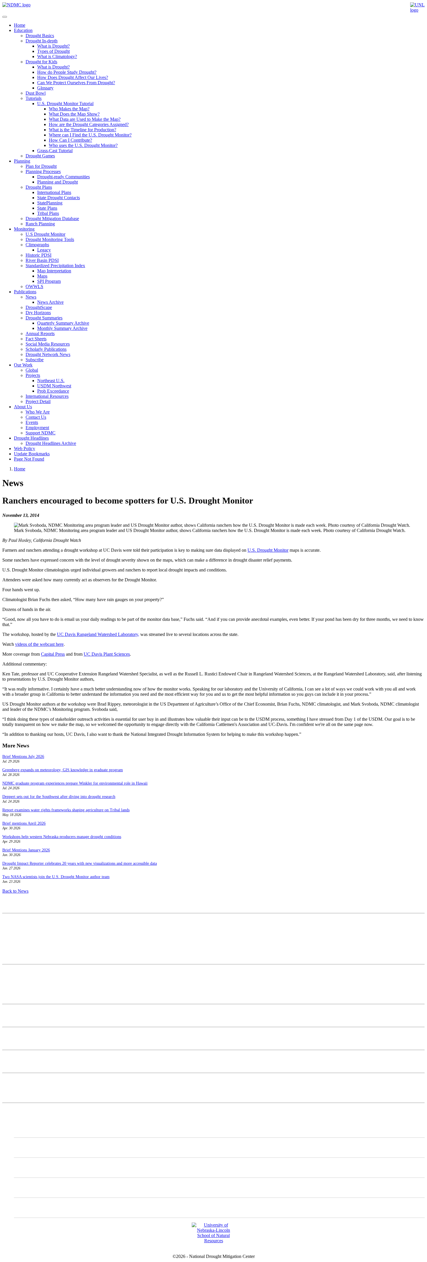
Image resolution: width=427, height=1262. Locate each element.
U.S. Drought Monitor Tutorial (65, 103)
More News (13, 1080)
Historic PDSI (38, 255)
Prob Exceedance (53, 391)
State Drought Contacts (58, 197)
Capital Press (53, 654)
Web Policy (24, 448)
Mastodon (35, 1147)
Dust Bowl (36, 93)
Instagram (35, 1167)
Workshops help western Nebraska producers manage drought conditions (61, 837)
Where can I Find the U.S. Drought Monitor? (90, 134)
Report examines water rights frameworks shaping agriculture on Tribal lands (66, 810)
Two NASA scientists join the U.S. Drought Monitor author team (56, 877)
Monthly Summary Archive (62, 328)
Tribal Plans (48, 213)
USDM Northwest (54, 385)
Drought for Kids (41, 61)
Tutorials (34, 98)
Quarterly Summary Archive (63, 323)
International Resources (47, 396)
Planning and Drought (57, 181)
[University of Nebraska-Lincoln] (417, 10)
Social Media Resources (48, 343)
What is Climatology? (57, 56)
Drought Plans (39, 187)
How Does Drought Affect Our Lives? (72, 77)
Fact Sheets (36, 338)
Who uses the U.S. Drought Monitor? (83, 145)
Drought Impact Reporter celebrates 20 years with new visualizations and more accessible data (79, 863)
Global (32, 370)
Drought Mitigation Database (52, 218)
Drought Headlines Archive (51, 443)
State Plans (47, 208)
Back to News (15, 891)
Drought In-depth (42, 40)
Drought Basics (40, 35)
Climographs (37, 244)
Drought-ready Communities (63, 176)
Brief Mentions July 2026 (23, 756)
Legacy (44, 249)
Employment (37, 427)
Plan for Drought (41, 166)
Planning (22, 161)
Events (32, 422)
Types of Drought (53, 51)
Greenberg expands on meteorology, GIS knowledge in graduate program (62, 770)
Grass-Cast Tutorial (55, 150)
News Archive (50, 302)
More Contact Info (19, 971)
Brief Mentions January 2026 (26, 850)
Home (19, 25)
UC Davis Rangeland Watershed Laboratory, (98, 634)
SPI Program (49, 281)
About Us (23, 406)
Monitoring (24, 228)
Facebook (35, 1187)
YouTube (34, 1207)
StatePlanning (49, 202)
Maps (42, 276)
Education (23, 30)
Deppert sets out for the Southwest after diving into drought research (58, 796)
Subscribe (35, 359)
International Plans (54, 192)
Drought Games (40, 155)
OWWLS (34, 286)
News (31, 296)
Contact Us (36, 417)
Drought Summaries (44, 317)
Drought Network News (48, 354)
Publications (25, 291)
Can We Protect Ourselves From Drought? (76, 82)
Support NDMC (40, 432)
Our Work (23, 364)
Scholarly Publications (46, 349)
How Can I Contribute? (70, 140)
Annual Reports (40, 333)
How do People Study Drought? (66, 72)
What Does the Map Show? (74, 114)
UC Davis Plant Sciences (107, 654)
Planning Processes (43, 171)
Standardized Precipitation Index (55, 265)
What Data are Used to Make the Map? (85, 119)
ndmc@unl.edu (16, 956)
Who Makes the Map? (69, 108)
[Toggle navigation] (4, 17)
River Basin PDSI (42, 260)
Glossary (45, 87)
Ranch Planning (40, 223)
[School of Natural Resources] (213, 1240)
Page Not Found (29, 458)
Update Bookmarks (32, 453)
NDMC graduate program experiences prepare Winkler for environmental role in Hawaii (75, 783)
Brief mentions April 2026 (24, 823)
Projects (33, 375)
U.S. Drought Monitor (267, 550)
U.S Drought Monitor (45, 234)
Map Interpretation (54, 270)
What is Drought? (53, 46)
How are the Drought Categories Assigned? (89, 124)
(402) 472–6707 (17, 946)
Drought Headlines (31, 438)
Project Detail (38, 401)
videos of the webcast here (39, 644)
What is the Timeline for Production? (82, 129)
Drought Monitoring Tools (50, 239)
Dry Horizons (38, 312)
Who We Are (38, 411)
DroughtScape (39, 307)
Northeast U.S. (50, 380)
